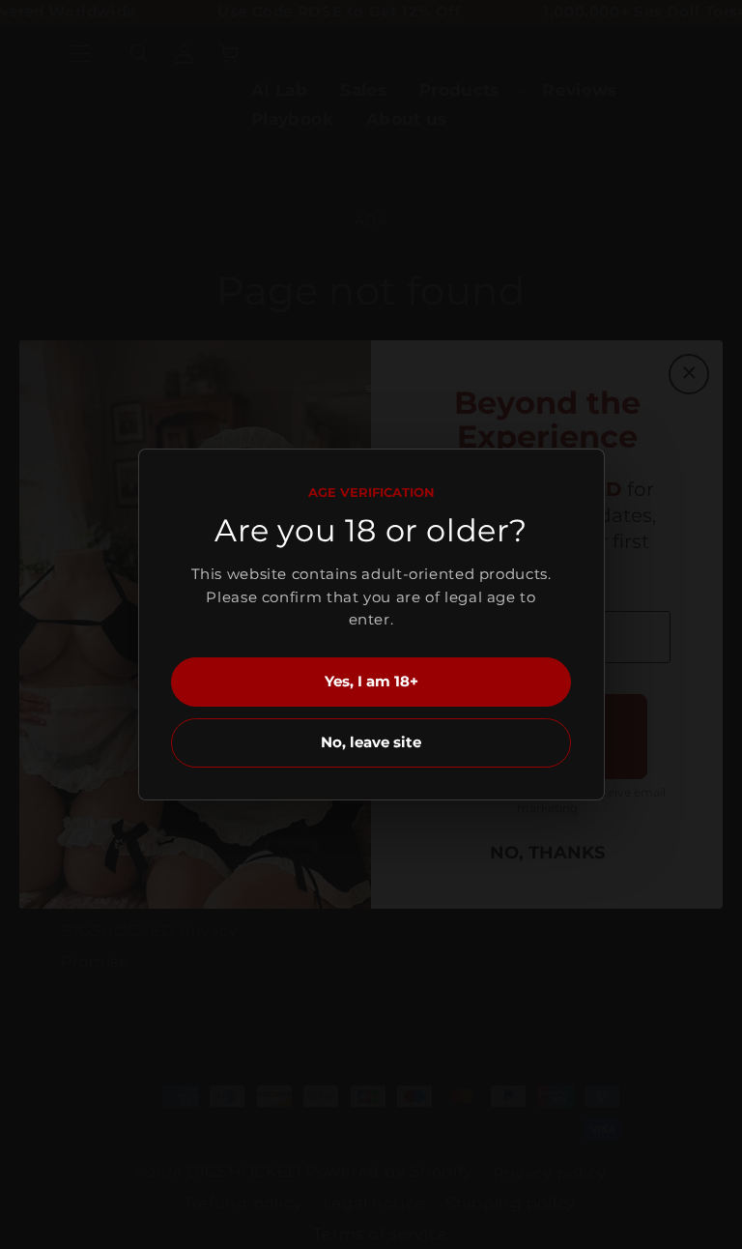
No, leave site (371, 742)
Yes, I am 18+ (371, 681)
